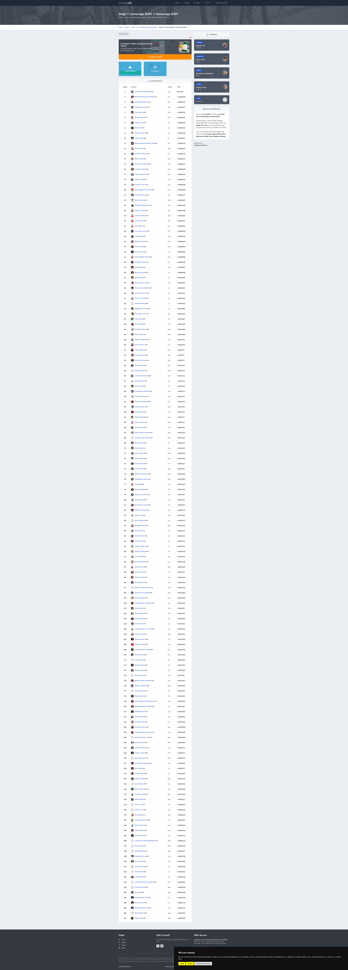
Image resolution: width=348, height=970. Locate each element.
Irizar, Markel (139, 876)
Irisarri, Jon (138, 804)
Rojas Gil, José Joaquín (142, 592)
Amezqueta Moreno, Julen (143, 629)
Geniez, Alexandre (140, 174)
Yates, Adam (138, 112)
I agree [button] (182, 963)
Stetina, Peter (139, 696)
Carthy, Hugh (139, 138)
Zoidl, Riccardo (139, 690)
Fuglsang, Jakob (140, 169)
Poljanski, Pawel (140, 406)
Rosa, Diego (138, 226)
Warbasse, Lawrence (141, 474)
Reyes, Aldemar (139, 370)
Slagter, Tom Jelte (140, 510)
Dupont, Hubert (139, 613)
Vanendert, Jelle (140, 721)
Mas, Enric (138, 127)
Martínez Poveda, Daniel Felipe (144, 96)
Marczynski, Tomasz (141, 505)
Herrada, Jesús (139, 670)
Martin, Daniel (139, 158)
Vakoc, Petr (138, 530)
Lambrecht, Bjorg (140, 303)
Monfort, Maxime (140, 561)
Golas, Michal (139, 835)
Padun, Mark (139, 918)
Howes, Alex (138, 660)
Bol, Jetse (138, 892)
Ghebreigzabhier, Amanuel (143, 189)
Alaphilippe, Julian (140, 107)
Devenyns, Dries (140, 355)
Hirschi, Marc (139, 334)
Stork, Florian (139, 468)
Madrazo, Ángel (140, 778)
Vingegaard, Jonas (140, 308)
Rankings (125, 34)
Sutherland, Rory (140, 856)
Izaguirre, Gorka (140, 210)
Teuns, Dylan (139, 148)
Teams (124, 945)
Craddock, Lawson (140, 153)
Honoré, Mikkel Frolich (142, 257)
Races (127, 27)
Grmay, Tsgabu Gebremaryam (144, 701)
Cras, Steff (138, 484)
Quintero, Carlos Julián (142, 437)
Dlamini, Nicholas (140, 789)
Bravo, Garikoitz (140, 520)
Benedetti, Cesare (140, 525)
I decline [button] (189, 963)
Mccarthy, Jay (139, 427)
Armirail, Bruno (139, 536)
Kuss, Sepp (138, 768)
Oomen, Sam (139, 246)
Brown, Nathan (139, 463)
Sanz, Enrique (139, 783)
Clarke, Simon (139, 654)
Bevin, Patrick (139, 251)
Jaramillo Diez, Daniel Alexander (145, 840)
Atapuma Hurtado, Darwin (143, 732)
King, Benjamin (139, 582)
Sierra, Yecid (139, 845)
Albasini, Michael (140, 417)
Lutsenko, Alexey (140, 195)
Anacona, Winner (140, 215)
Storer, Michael (139, 598)
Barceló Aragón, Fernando (143, 680)
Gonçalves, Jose (140, 313)
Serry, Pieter (138, 324)
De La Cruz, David (140, 298)
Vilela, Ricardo (139, 567)
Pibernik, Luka (139, 634)
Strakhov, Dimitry (140, 551)
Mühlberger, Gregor (141, 479)
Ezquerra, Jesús (140, 794)
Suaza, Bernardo (140, 758)
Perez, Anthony (139, 344)
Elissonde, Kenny (140, 727)
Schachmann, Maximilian (142, 91)
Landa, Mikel (139, 236)
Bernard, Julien (139, 665)
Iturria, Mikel (139, 556)
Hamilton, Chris (139, 241)
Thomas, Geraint (140, 133)
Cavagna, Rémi (139, 716)
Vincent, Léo (138, 541)
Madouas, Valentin (140, 339)
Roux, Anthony (139, 742)
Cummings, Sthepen (141, 401)
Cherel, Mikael (139, 830)
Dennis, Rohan (139, 200)
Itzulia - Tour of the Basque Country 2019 (143, 27)
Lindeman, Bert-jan (141, 820)
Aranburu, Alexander (141, 375)
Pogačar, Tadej (139, 179)
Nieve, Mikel (138, 267)
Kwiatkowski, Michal (141, 102)
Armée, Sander (139, 773)
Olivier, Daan (139, 871)
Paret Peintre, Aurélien (142, 391)
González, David (140, 866)
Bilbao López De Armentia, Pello (144, 143)
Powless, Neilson (140, 546)
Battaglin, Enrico (140, 711)
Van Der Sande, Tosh (141, 897)
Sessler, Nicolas (140, 887)
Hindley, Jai (138, 515)
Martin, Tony (139, 386)
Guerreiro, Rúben (140, 293)
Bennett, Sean (139, 443)
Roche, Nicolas (139, 458)
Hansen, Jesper (139, 752)
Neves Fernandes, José (142, 737)
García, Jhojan (139, 422)
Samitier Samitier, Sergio (142, 649)
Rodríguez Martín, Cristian (143, 706)
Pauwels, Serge (139, 577)
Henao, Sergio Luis (140, 282)
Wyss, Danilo (139, 608)
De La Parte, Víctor (140, 231)
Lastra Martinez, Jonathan (143, 603)
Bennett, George (140, 272)
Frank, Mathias (139, 350)
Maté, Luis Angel (140, 644)
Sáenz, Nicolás (139, 851)
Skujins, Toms (139, 572)
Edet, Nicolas (139, 412)
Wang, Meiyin (139, 913)
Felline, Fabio (139, 277)
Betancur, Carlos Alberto (142, 587)
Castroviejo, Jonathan (141, 288)
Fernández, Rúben (140, 329)
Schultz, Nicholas (140, 360)
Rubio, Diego (139, 799)
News (123, 948)
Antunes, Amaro (140, 639)
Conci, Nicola (139, 623)
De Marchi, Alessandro (142, 205)
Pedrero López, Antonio (142, 432)
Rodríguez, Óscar (140, 262)
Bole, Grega (138, 814)
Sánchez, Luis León (141, 494)
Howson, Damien (140, 396)
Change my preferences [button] (203, 963)
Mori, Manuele (139, 675)
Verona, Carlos (139, 453)
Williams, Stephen (140, 685)
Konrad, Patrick (139, 117)
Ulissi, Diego (138, 448)
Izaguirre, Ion (139, 122)
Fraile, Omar (138, 319)
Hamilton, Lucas (140, 184)
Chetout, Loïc (139, 809)
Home (120, 27)
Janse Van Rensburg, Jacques (144, 882)
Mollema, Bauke (140, 489)
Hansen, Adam (139, 902)
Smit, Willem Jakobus (141, 763)
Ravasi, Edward (139, 825)
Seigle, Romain (139, 381)
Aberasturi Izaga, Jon (141, 907)
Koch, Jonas (138, 861)
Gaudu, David (139, 365)
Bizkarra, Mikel (139, 499)
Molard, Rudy (139, 220)
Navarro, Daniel (139, 618)
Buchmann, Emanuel (141, 164)
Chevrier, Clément (140, 747)
